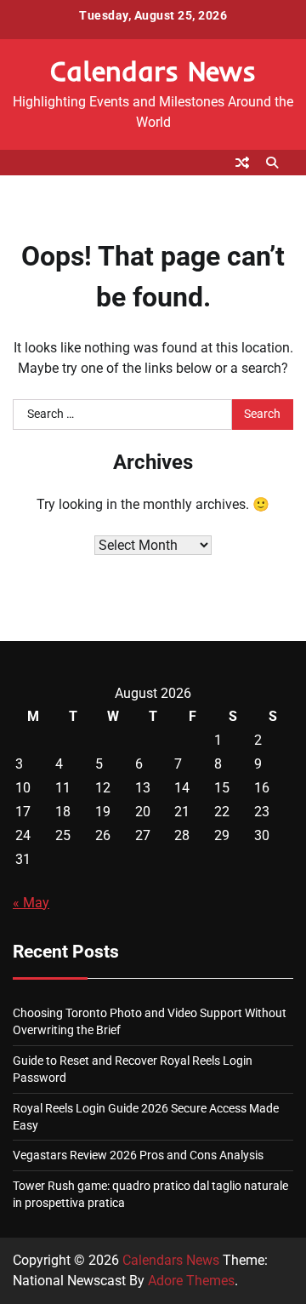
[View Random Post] (242, 162)
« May (31, 903)
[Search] (272, 162)
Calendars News (153, 71)
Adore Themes (191, 1281)
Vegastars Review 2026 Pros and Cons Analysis (138, 1155)
